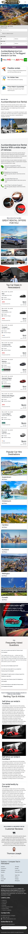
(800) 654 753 (5, 276)
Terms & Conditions (6, 910)
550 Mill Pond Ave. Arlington (8, 915)
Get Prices (4, 479)
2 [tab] (15, 632)
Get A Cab (4, 902)
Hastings (17, 878)
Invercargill (3, 878)
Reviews (4, 905)
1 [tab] (13, 632)
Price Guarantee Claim (7, 906)
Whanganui (17, 880)
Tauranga (17, 866)
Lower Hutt (17, 870)
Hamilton (3, 872)
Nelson (2, 880)
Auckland (3, 866)
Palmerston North (18, 872)
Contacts (4, 903)
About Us (4, 900)
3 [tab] (16, 856)
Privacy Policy (5, 908)
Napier (2, 875)
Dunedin (16, 868)
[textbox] (13, 30)
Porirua (2, 876)
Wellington (3, 870)
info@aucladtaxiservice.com (9, 918)
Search (14, 47)
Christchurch (3, 868)
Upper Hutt (17, 875)
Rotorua (16, 876)
